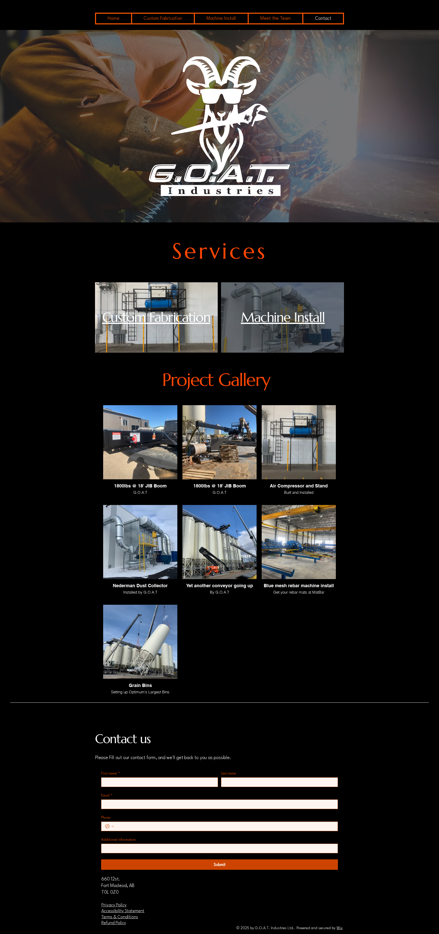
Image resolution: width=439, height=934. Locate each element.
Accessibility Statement (122, 911)
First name (110, 773)
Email (107, 795)
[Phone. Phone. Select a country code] (109, 826)
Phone (105, 817)
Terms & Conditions (119, 917)
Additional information (118, 839)
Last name (228, 773)
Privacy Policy (114, 905)
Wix (340, 928)
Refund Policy (113, 923)
